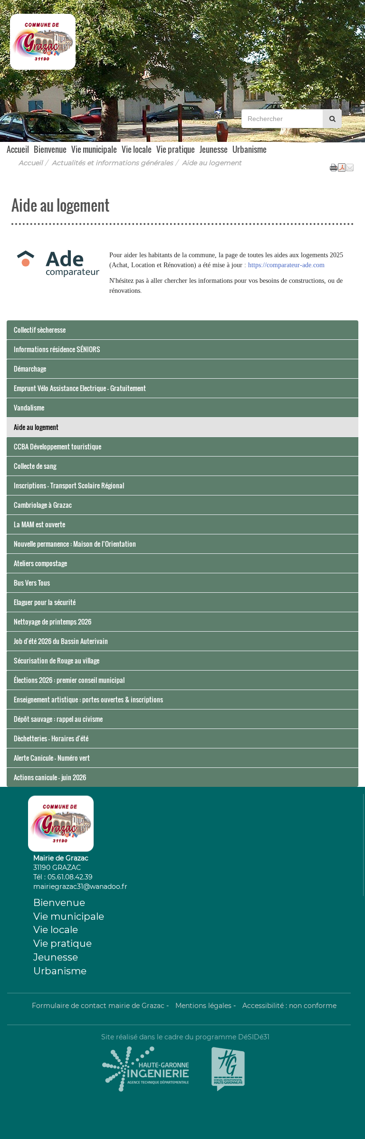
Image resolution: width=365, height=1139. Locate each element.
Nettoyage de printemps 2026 (52, 621)
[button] (350, 166)
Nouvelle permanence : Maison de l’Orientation (75, 544)
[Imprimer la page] (333, 166)
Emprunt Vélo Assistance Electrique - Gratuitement (80, 388)
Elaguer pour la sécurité (45, 602)
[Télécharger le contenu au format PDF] (341, 166)
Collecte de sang (35, 466)
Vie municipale (94, 148)
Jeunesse (214, 148)
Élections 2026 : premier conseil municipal (69, 680)
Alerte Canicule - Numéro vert (52, 758)
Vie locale (137, 148)
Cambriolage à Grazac (43, 505)
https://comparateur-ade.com (286, 265)
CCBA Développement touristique (57, 446)
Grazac (69, 110)
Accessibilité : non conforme (289, 1005)
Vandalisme (29, 407)
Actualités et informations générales (112, 163)
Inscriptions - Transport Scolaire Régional (69, 485)
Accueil (18, 147)
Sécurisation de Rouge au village (56, 660)
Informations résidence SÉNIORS (57, 349)
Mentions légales (203, 1005)
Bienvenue (50, 148)
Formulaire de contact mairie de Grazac (98, 1005)
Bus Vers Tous (32, 583)
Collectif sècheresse (40, 330)
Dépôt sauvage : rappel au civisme (58, 719)
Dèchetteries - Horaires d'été (51, 738)
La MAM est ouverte (39, 524)
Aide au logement (36, 427)
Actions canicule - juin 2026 (50, 777)
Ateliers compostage (40, 563)
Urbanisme (249, 148)
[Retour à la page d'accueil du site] (37, 41)
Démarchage (30, 368)
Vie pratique (175, 148)
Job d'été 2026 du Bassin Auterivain (61, 641)
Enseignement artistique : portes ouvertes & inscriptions (88, 699)
